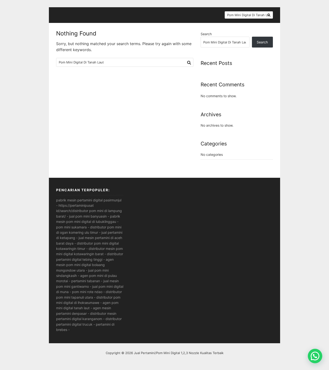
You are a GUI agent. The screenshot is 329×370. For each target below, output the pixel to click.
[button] (315, 356)
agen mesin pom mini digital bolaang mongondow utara (85, 264)
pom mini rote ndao (87, 292)
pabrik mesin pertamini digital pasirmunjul (88, 200)
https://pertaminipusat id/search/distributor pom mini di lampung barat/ (89, 210)
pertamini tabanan (85, 281)
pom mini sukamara (71, 227)
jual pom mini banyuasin (88, 216)
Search (206, 34)
